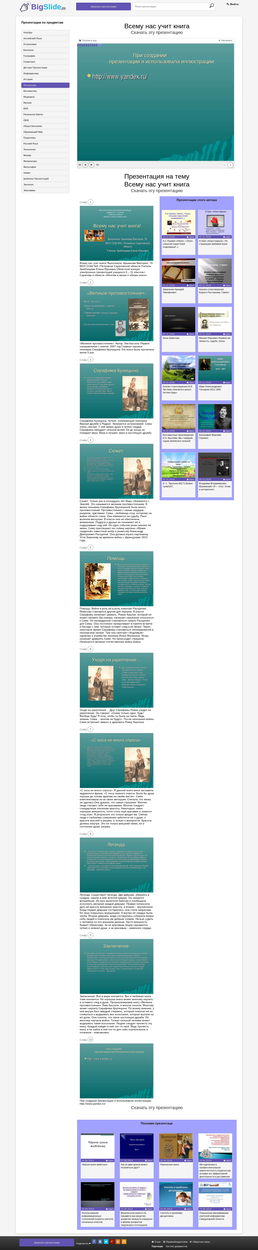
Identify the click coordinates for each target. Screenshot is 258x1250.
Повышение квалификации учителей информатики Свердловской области (214, 1216)
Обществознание (32, 126)
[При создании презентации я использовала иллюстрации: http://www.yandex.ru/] (117, 1097)
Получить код (89, 40)
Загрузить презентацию (103, 6)
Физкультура (30, 161)
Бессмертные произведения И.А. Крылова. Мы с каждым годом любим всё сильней (178, 438)
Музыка (27, 102)
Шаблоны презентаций (36, 178)
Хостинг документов (176, 1246)
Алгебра (27, 32)
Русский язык (30, 143)
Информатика (31, 73)
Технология (29, 149)
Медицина (29, 97)
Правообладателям (176, 1242)
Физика (27, 155)
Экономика (29, 190)
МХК (25, 108)
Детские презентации (35, 67)
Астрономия (30, 44)
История (28, 79)
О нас (157, 1242)
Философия (29, 167)
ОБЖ (26, 120)
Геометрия (29, 62)
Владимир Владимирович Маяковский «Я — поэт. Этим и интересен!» (214, 486)
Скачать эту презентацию (157, 32)
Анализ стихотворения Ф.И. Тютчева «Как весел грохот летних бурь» (178, 389)
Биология (28, 50)
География (29, 56)
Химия (26, 173)
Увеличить (226, 40)
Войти (234, 4)
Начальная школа (33, 114)
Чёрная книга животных (94, 1164)
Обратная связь (201, 1242)
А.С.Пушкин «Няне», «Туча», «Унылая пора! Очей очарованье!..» (178, 244)
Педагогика (29, 138)
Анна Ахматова (171, 338)
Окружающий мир (33, 132)
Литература (29, 85)
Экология (28, 184)
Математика (30, 91)
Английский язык (32, 38)
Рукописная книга (169, 1164)
